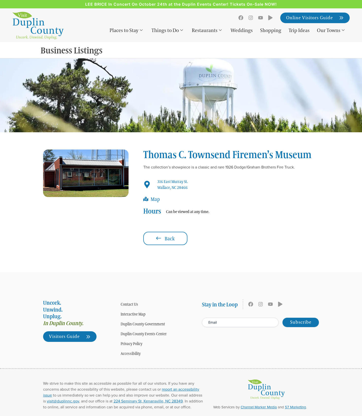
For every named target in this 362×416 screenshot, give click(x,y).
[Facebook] (241, 18)
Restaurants (204, 30)
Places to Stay (124, 30)
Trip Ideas (299, 30)
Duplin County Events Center (144, 334)
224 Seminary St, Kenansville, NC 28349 (148, 401)
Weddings (241, 30)
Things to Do (165, 30)
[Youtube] (260, 18)
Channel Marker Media (259, 407)
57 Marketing (295, 407)
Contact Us (129, 304)
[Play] (270, 18)
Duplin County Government (143, 324)
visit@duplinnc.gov (63, 401)
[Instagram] (251, 18)
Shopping (270, 30)
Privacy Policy (131, 344)
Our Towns (328, 30)
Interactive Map (133, 314)
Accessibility (131, 353)
